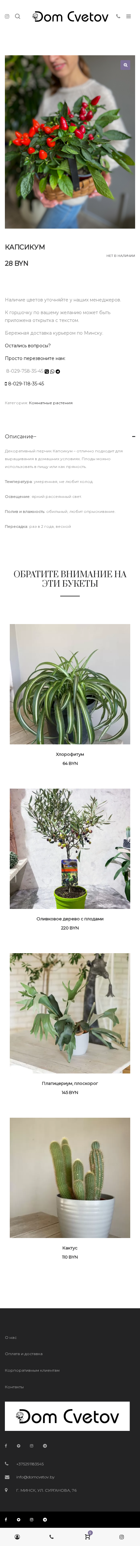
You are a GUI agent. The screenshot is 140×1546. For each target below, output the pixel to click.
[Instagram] (31, 1445)
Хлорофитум (70, 754)
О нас (11, 1337)
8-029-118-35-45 (26, 384)
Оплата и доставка (24, 1353)
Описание (19, 436)
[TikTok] (18, 1445)
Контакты (14, 1386)
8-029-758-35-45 (24, 371)
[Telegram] (45, 1445)
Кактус (70, 1247)
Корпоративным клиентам (32, 1370)
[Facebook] (6, 1445)
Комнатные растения (51, 402)
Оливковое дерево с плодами (70, 918)
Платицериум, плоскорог (70, 1083)
